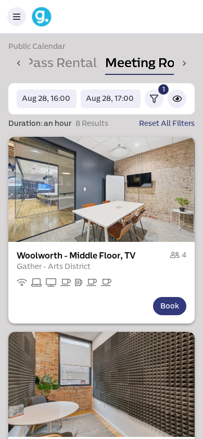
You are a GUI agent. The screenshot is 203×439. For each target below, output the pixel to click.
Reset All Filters (167, 123)
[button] (101, 189)
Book (169, 306)
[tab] (150, 63)
